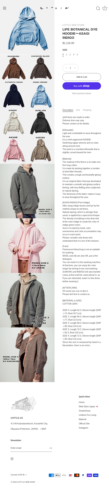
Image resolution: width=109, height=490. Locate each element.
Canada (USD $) (18, 475)
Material (82, 419)
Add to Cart (81, 77)
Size (78, 110)
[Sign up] (50, 448)
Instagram (83, 428)
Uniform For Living (87, 415)
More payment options (81, 93)
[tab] (69, 110)
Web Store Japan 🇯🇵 (88, 406)
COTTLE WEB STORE (73, 25)
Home (82, 402)
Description (67, 110)
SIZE (64, 50)
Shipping (87, 110)
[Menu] (5, 8)
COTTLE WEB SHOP (26, 482)
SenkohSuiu (85, 411)
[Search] (98, 8)
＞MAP (42, 429)
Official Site (84, 423)
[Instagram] (12, 458)
